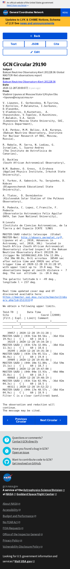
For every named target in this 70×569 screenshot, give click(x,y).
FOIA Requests (12, 528)
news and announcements (37, 23)
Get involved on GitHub (26, 463)
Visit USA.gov (23, 561)
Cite (56, 44)
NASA (9, 494)
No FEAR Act (10, 522)
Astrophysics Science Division (42, 490)
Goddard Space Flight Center (35, 494)
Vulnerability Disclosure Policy (21, 546)
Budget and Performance (18, 516)
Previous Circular (21, 420)
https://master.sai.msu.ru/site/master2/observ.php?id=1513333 (35, 299)
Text (14, 44)
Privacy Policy (11, 540)
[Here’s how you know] (35, 4)
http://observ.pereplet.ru (40, 237)
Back (37, 36)
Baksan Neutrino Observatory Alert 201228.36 (29, 81)
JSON (35, 44)
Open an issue (20, 452)
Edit (37, 52)
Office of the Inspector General (21, 534)
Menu (65, 12)
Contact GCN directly (25, 441)
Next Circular (48, 420)
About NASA (10, 504)
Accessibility (10, 510)
